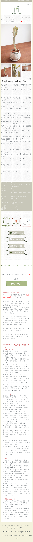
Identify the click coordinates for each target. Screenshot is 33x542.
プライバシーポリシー (23, 526)
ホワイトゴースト (7, 19)
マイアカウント (21, 528)
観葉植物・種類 (26, 17)
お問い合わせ (10, 528)
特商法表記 (11, 526)
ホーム (4, 526)
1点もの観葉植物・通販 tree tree (10, 17)
